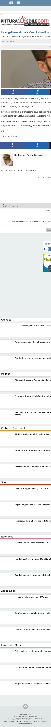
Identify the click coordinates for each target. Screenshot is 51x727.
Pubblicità (44, 721)
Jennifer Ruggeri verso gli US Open (31, 488)
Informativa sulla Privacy (25, 723)
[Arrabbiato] (12, 185)
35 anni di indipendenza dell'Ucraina (31, 597)
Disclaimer (37, 721)
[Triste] (37, 185)
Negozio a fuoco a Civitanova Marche (32, 683)
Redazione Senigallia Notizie (29, 155)
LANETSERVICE (17, 721)
